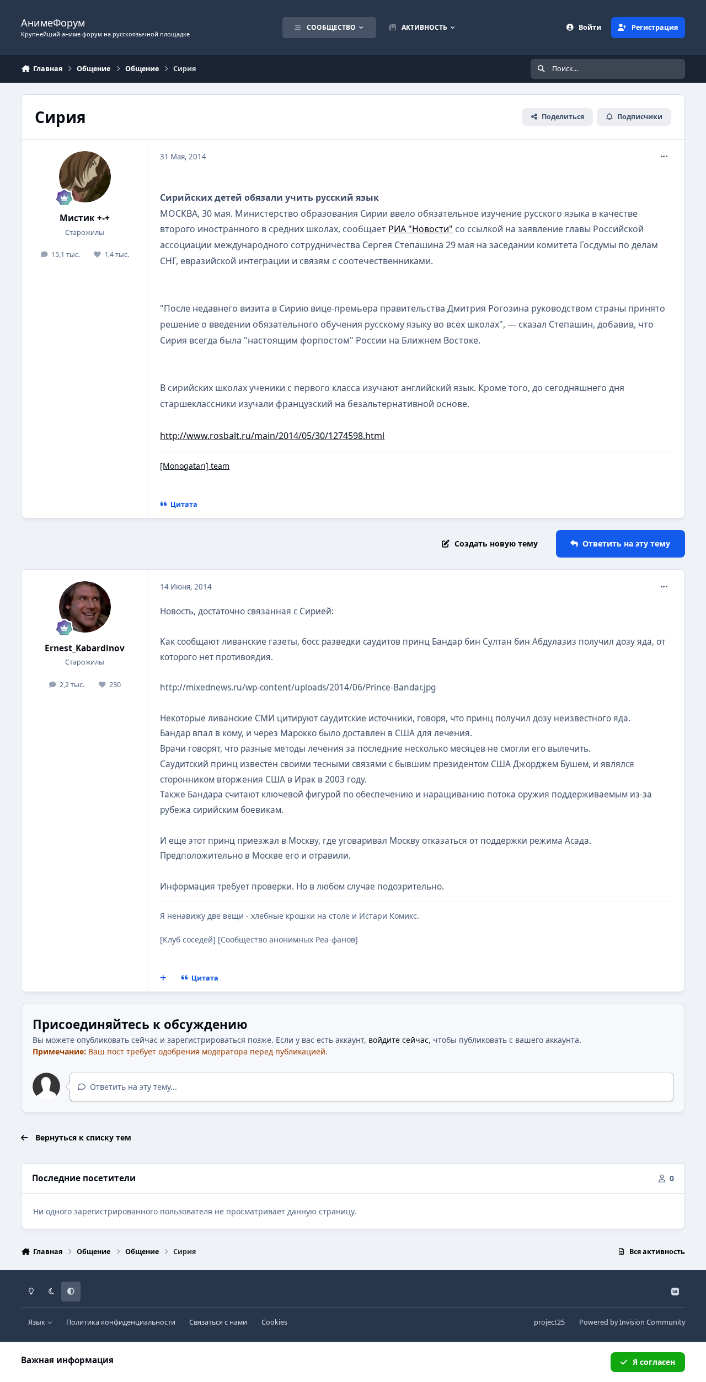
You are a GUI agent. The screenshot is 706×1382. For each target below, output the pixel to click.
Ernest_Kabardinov (85, 648)
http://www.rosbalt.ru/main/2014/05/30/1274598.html (272, 436)
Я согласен (654, 1362)
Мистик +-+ (85, 218)
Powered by (632, 1322)
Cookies (274, 1322)
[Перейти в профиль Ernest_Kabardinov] (85, 607)
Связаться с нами (218, 1322)
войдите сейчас (398, 1040)
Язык (37, 1322)
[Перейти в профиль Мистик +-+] (85, 177)
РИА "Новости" (420, 229)
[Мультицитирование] (163, 978)
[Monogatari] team (194, 465)
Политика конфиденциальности (120, 1322)
